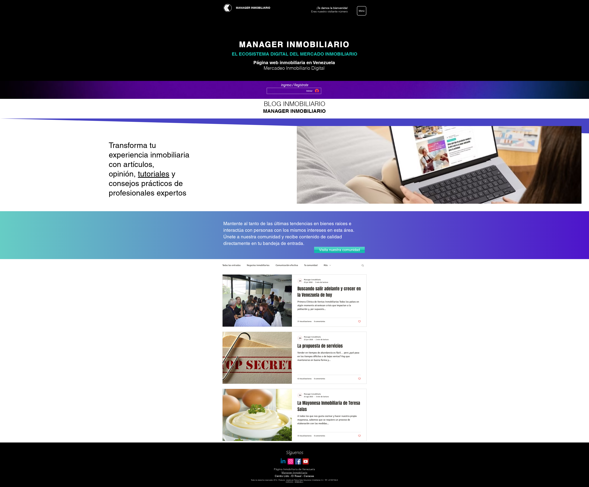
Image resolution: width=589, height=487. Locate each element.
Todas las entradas (231, 265)
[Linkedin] (283, 461)
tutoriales (153, 173)
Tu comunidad (311, 265)
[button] (362, 265)
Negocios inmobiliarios (258, 265)
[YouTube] (306, 461)
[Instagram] (291, 461)
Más (326, 265)
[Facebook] (298, 461)
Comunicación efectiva (287, 265)
